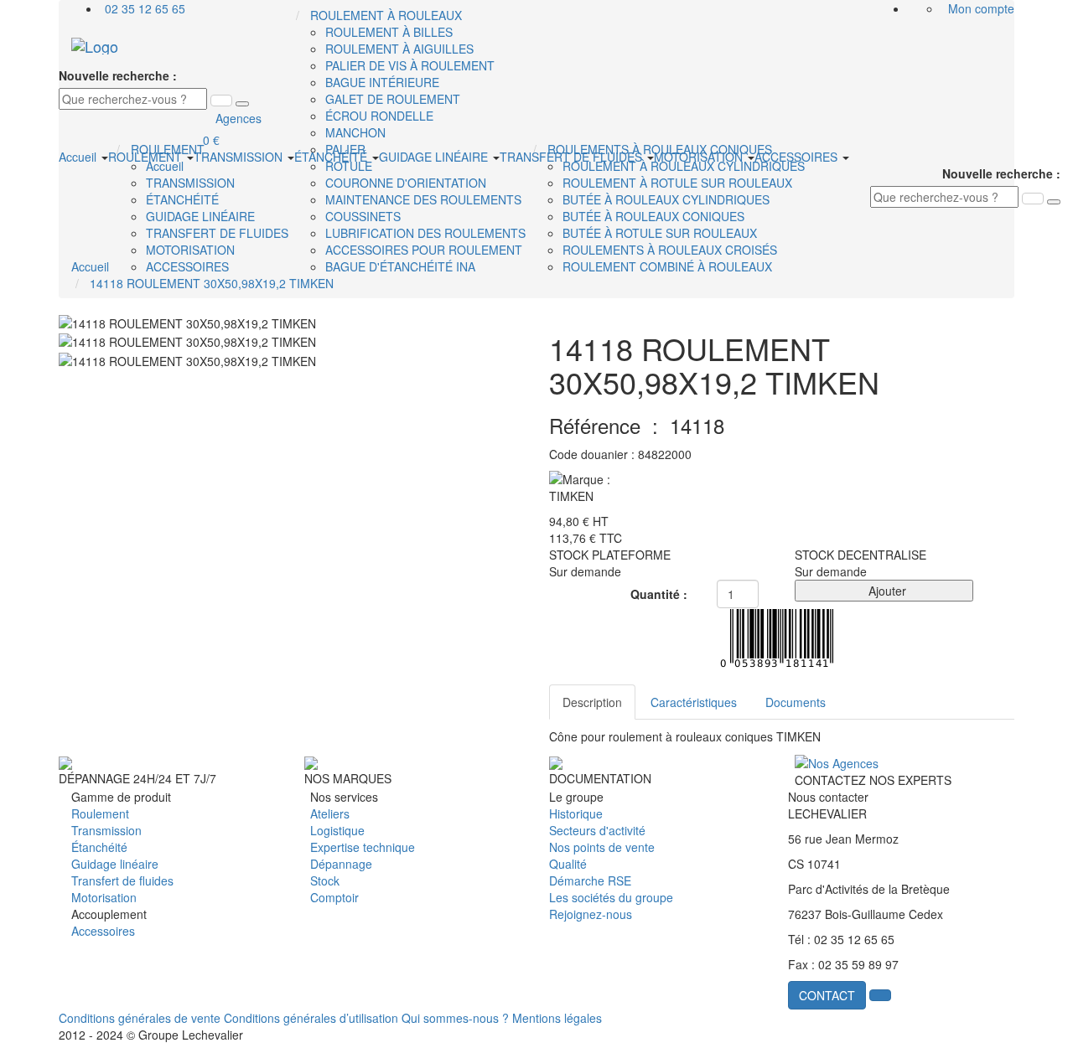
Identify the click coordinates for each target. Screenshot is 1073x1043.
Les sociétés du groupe (611, 897)
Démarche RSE (590, 880)
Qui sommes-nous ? (455, 1017)
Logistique (337, 830)
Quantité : (658, 594)
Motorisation (104, 897)
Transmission (106, 830)
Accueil (79, 156)
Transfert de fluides (122, 880)
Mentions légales (557, 1017)
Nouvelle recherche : (118, 75)
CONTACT (827, 995)
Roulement (100, 813)
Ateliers (330, 813)
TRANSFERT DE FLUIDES (572, 156)
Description (592, 702)
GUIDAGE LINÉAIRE (435, 156)
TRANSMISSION (240, 156)
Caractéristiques (694, 702)
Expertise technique (362, 847)
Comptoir (334, 897)
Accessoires (103, 930)
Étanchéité (99, 847)
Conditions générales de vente (139, 1017)
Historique (576, 813)
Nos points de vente (602, 847)
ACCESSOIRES (797, 156)
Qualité (568, 863)
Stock (325, 880)
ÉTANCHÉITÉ (332, 156)
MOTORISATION (700, 156)
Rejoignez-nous (590, 914)
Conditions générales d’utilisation (311, 1017)
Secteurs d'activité (597, 830)
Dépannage (341, 863)
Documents (795, 702)
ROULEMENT (146, 156)
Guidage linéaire (114, 863)
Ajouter (884, 590)
